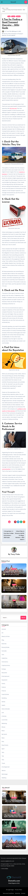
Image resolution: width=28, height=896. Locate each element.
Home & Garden (6, 709)
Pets (3, 741)
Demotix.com (14, 881)
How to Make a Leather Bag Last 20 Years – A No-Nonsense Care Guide (14, 604)
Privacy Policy (18, 889)
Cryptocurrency (6, 665)
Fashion (4, 687)
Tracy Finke (9, 31)
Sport (3, 748)
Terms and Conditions (8, 893)
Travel (13, 16)
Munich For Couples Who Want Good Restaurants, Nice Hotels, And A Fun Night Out (14, 588)
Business (4, 643)
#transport (14, 33)
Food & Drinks (5, 694)
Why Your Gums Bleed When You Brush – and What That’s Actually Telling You (14, 817)
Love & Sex (4, 719)
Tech (3, 752)
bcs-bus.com (13, 108)
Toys (3, 759)
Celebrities (4, 658)
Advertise (17, 893)
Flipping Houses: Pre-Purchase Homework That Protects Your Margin (14, 802)
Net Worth (4, 734)
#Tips (9, 33)
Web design (5, 774)
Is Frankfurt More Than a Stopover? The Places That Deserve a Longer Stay (14, 573)
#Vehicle (13, 35)
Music (3, 730)
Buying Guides (5, 647)
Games (3, 701)
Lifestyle (4, 716)
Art (2, 632)
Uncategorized (6, 767)
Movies (3, 727)
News (3, 738)
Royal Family (5, 745)
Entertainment (5, 676)
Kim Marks (8, 606)
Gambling (4, 698)
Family (3, 683)
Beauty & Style (6, 636)
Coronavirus (5, 661)
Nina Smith (8, 574)
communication (6, 469)
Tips (9, 16)
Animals (4, 629)
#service (5, 33)
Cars (3, 654)
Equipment (4, 680)
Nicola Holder (9, 590)
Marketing (4, 723)
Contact (23, 893)
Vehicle (18, 16)
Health (3, 705)
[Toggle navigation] (2, 2)
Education (4, 672)
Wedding (4, 777)
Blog (3, 640)
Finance (4, 690)
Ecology (4, 669)
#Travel (9, 35)
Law (3, 712)
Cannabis (4, 651)
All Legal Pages (10, 889)
